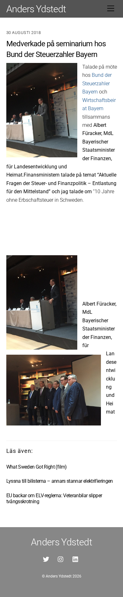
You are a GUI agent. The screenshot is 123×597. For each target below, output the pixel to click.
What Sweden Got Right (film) (36, 467)
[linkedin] (75, 558)
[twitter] (46, 558)
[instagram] (61, 558)
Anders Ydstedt (59, 576)
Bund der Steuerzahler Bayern (97, 83)
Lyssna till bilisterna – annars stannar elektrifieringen (59, 481)
